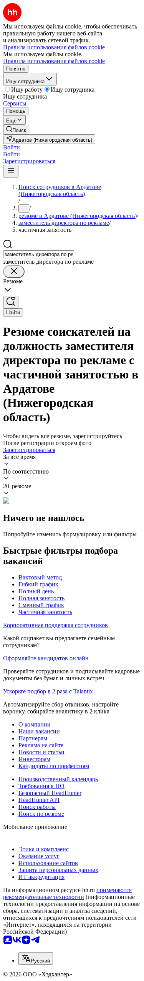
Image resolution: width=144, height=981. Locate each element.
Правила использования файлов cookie (54, 61)
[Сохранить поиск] (10, 302)
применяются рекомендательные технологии (67, 893)
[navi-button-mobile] (10, 171)
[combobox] (38, 254)
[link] (16, 129)
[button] (11, 147)
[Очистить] (14, 271)
